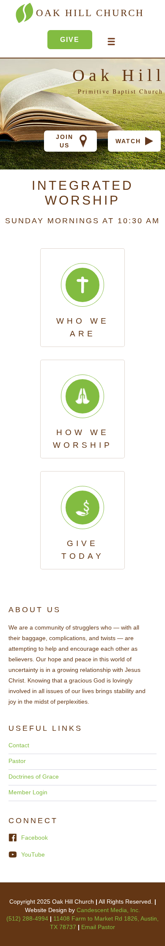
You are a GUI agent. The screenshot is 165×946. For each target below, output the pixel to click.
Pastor (17, 760)
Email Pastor (98, 927)
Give (70, 39)
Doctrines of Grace (33, 776)
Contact (18, 745)
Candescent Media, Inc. (108, 910)
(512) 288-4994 (28, 918)
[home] (34, 43)
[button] (111, 41)
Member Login (27, 792)
